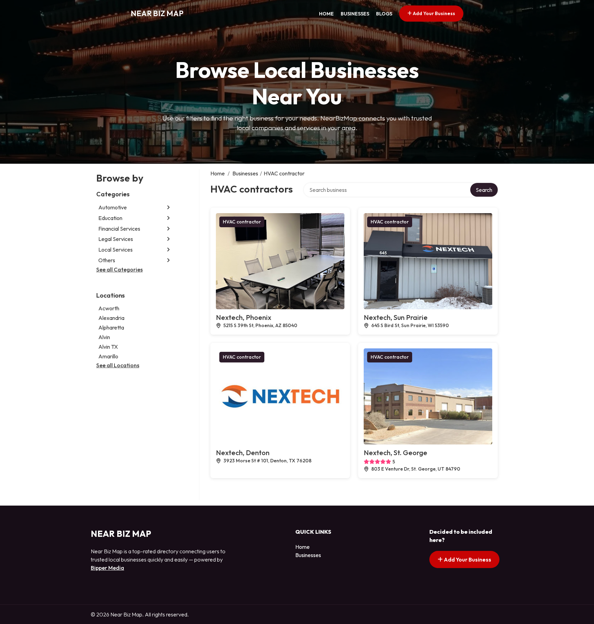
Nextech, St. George (395, 452)
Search (484, 189)
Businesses (355, 14)
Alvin (104, 337)
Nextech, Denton (243, 452)
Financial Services (119, 228)
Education (110, 218)
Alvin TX (108, 346)
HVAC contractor (242, 222)
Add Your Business (433, 13)
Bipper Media (107, 567)
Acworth (108, 308)
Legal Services (115, 238)
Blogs (384, 14)
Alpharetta (111, 327)
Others (106, 260)
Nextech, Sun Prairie (396, 317)
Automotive (112, 207)
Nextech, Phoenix (243, 317)
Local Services (115, 249)
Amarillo (108, 356)
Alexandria (111, 317)
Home (326, 14)
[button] (168, 207)
